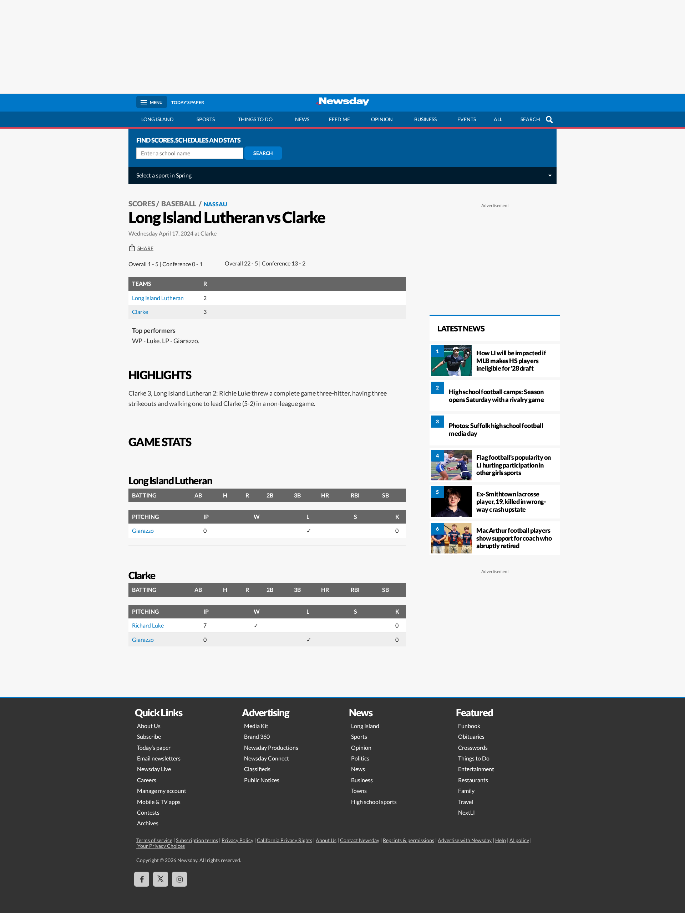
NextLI (466, 812)
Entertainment (476, 768)
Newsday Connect (266, 758)
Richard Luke (148, 625)
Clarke (140, 311)
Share (145, 248)
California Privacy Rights (284, 840)
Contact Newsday (359, 840)
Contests (148, 812)
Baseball (179, 203)
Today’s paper (154, 747)
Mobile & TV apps (159, 801)
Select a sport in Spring (164, 175)
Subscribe (149, 736)
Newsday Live (154, 768)
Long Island (157, 119)
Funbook (469, 725)
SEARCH (530, 119)
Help (500, 840)
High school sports (374, 801)
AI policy (519, 840)
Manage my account (161, 790)
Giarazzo (143, 530)
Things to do (255, 119)
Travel (465, 801)
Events (466, 119)
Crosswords (473, 747)
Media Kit (256, 725)
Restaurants (473, 780)
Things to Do (473, 758)
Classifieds (257, 768)
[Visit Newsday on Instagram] (179, 879)
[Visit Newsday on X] (160, 879)
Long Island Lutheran (158, 297)
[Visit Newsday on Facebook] (141, 879)
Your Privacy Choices (160, 846)
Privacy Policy (237, 840)
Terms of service (154, 840)
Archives (147, 823)
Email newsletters (159, 758)
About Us (149, 725)
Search (263, 153)
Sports (206, 119)
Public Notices (261, 780)
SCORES (141, 203)
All (498, 119)
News (302, 119)
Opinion (382, 119)
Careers (146, 780)
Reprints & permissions (408, 840)
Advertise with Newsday (465, 840)
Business (425, 119)
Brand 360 (257, 736)
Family (466, 790)
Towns (359, 790)
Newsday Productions (271, 747)
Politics (360, 758)
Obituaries (471, 736)
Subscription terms (197, 840)
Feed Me (339, 119)
